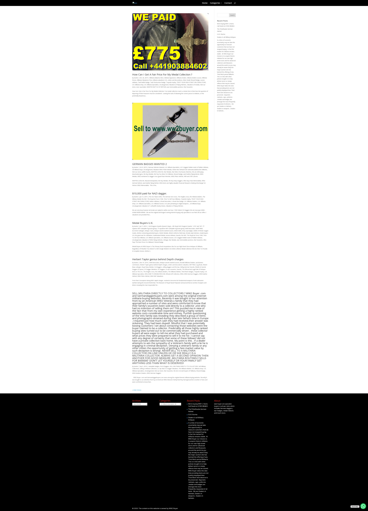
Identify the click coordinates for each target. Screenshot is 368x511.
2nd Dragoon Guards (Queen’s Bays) (159, 226)
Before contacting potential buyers (148, 233)
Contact (228, 3)
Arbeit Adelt (177, 231)
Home (204, 3)
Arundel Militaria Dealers (187, 262)
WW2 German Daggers (191, 274)
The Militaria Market (174, 272)
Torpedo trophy (171, 82)
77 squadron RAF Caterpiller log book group (171, 228)
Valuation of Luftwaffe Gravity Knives (153, 206)
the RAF (144, 199)
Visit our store (136, 172)
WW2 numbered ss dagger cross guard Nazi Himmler (154, 176)
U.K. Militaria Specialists (151, 85)
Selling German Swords (187, 267)
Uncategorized (163, 85)
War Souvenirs (188, 87)
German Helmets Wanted (156, 167)
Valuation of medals (193, 85)
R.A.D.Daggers (164, 366)
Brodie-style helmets (192, 233)
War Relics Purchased (178, 172)
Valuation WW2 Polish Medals (162, 169)
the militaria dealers (196, 197)
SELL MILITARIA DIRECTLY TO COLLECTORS (184, 366)
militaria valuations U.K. (160, 80)
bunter (136, 78)
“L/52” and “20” (197, 226)
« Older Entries (136, 390)
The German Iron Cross (170, 197)
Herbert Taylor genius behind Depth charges (157, 259)
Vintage (165, 240)
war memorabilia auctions (175, 87)
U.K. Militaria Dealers (190, 201)
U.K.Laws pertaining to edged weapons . (176, 204)
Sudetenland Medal (159, 235)
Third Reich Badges (187, 272)
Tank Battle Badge (144, 82)
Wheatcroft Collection (172, 274)
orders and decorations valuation (178, 265)
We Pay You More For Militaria (163, 174)
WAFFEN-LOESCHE (157, 172)
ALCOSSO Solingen (138, 231)
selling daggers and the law (171, 267)
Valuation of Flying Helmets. (177, 85)
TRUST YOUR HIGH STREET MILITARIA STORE (191, 82)
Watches (188, 172)
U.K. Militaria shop (137, 85)
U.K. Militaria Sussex (157, 204)
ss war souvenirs (171, 269)
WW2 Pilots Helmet (177, 176)
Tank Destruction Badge (157, 82)
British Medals (163, 233)
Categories (215, 3)
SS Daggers (161, 269)
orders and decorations (175, 80)
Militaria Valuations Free (144, 80)
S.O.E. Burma (221, 34)
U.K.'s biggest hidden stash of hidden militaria (194, 167)
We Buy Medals (148, 174)
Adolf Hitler (199, 228)
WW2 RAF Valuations (156, 276)
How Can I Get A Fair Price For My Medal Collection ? (162, 74)
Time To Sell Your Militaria (172, 199)
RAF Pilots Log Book (195, 265)
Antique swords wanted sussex (163, 231)
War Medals (167, 172)
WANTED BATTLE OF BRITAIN (156, 87)
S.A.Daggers (158, 267)
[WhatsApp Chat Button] (363, 506)
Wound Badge (178, 174)
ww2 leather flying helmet (191, 174)
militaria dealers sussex (194, 78)
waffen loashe (146, 172)
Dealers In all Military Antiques (226, 37)
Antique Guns (149, 231)
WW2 (181, 274)
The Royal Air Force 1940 (155, 199)
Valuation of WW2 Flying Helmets (152, 240)
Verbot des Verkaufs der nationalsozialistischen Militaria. (189, 169)
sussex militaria (170, 235)
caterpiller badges (153, 366)
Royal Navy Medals (148, 267)
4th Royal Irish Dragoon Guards (182, 226)
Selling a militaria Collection (148, 368)
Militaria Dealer (181, 78)
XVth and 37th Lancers (191, 176)
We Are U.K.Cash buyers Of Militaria (185, 371)
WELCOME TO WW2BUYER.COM (155, 274)
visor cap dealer (141, 87)
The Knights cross (183, 197)
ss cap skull (160, 368)
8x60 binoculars (190, 228)
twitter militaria (154, 201)
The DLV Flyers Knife (155, 197)
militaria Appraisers (170, 78)
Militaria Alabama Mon (156, 78)
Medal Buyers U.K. (142, 223)
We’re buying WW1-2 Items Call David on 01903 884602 (198, 405)
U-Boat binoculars (165, 201)
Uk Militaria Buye (137, 169)
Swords (178, 235)
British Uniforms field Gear (177, 233)
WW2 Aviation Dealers (139, 373)
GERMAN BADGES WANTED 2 (149, 164)
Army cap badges (187, 231)
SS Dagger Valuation (150, 269)
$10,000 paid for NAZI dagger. (149, 193)
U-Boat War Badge (177, 201)
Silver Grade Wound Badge (191, 80)
